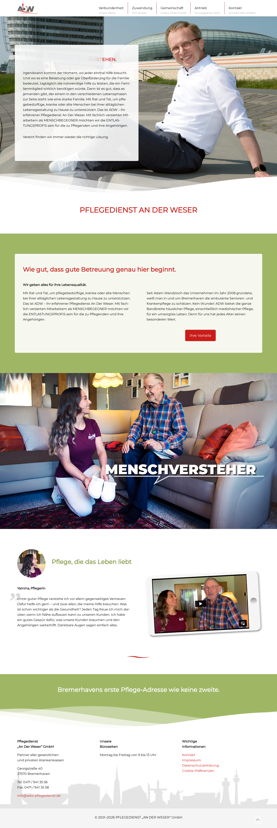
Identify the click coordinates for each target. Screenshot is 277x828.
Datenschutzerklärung (200, 765)
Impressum (191, 760)
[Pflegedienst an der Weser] (27, 6)
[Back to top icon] (257, 819)
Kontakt (188, 755)
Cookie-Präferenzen (198, 771)
